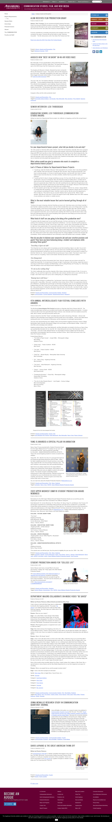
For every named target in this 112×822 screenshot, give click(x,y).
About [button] (55, 2)
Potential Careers (9, 26)
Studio (37, 696)
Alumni (7, 29)
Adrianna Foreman (39, 51)
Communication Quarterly (41, 739)
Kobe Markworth (54, 435)
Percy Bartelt (76, 98)
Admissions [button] (47, 1)
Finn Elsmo (47, 694)
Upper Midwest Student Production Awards (63, 484)
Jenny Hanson (62, 694)
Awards (42, 554)
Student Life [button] (72, 1)
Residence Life (60, 797)
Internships (8, 24)
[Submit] (100, 2)
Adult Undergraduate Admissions (47, 797)
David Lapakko (43, 776)
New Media (68, 692)
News (53, 483)
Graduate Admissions (44, 799)
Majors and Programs (44, 802)
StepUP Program (43, 808)
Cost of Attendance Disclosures (100, 794)
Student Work (8, 21)
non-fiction (41, 556)
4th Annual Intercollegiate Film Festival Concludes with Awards (58, 302)
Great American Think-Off (39, 753)
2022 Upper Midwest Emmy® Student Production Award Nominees (57, 492)
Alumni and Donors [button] (84, 1)
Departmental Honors (58, 294)
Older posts (35, 783)
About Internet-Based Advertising (100, 805)
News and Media (79, 799)
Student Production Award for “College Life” (52, 562)
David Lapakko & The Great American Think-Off (53, 745)
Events (50, 433)
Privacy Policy (96, 802)
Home (6, 13)
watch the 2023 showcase (39, 76)
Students (64, 292)
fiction (56, 554)
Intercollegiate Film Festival (42, 435)
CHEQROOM (94, 32)
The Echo (93, 24)
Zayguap (42, 696)
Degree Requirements (11, 16)
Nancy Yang (70, 435)
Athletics (59, 791)
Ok (56, 819)
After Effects (38, 694)
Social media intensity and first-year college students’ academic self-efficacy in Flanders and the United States (69, 713)
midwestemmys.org (58, 509)
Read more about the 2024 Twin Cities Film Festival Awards (46, 40)
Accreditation (96, 797)
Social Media (66, 739)
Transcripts (59, 802)
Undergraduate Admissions (46, 794)
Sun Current (47, 758)
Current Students (47, 294)
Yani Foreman (74, 556)
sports (45, 556)
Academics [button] (63, 1)
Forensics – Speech (96, 19)
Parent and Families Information (64, 805)
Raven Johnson (78, 435)
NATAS (49, 484)
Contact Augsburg (97, 808)
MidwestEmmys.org (67, 480)
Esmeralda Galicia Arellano (42, 98)
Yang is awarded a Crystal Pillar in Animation (53, 441)
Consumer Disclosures (98, 791)
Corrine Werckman (50, 554)
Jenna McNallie (53, 739)
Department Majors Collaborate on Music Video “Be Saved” (59, 596)
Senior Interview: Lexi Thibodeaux (47, 106)
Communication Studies (55, 292)
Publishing (60, 739)
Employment (78, 802)
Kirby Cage (70, 694)
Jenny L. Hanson (70, 554)
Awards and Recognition (46, 49)
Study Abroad (60, 799)
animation (37, 484)
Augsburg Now (78, 805)
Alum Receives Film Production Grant (48, 18)
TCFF (46, 51)
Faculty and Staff (9, 35)
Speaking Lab (95, 15)
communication (39, 294)
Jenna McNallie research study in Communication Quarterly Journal (54, 703)
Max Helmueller (60, 98)
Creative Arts (60, 794)
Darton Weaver (39, 590)
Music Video (77, 694)
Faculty (64, 737)
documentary (46, 590)
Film (7, 18)
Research (67, 294)
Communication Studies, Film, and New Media (46, 6)
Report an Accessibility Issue (99, 799)
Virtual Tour (77, 794)
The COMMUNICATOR (11, 32)
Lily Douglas (52, 98)
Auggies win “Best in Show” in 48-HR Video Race (53, 57)
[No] (110, 818)
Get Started (8, 804)
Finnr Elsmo (62, 554)
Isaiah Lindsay (54, 694)
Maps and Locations (79, 791)
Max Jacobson (69, 98)
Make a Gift (77, 808)
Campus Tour (43, 805)
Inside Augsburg (78, 797)
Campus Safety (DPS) (62, 808)
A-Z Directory (43, 791)
